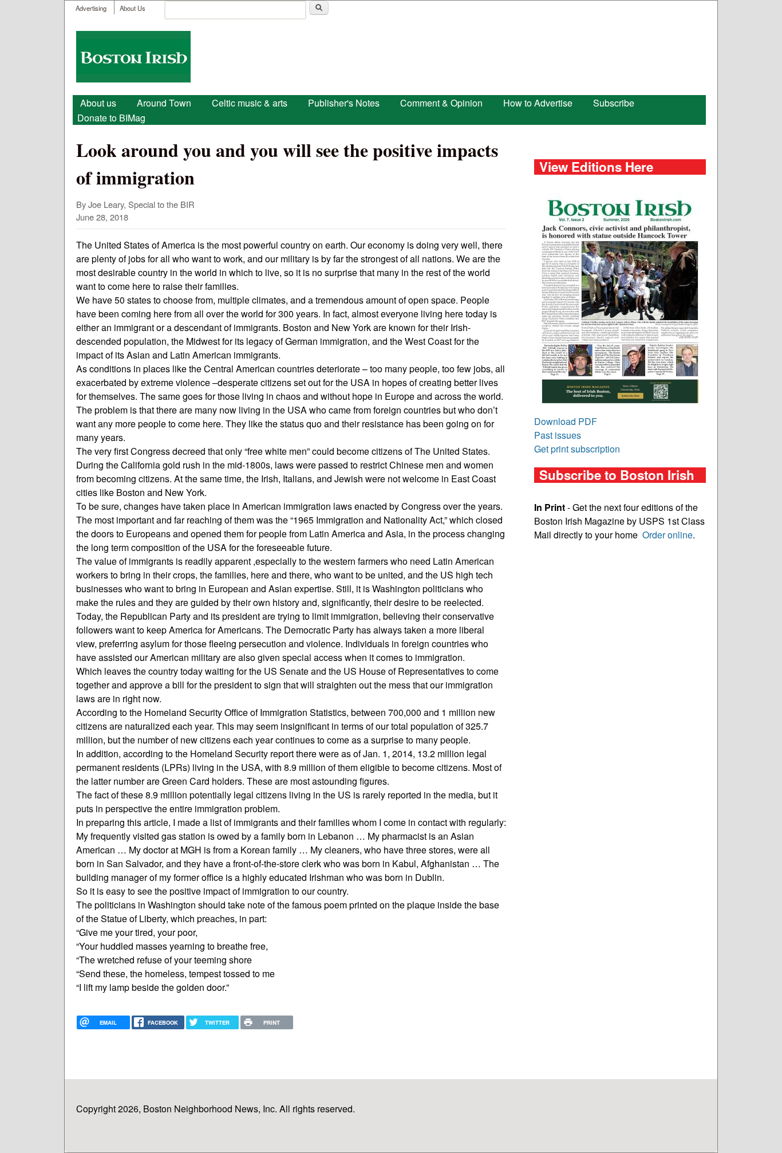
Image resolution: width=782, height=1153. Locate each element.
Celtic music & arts (249, 102)
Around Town (164, 102)
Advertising (91, 8)
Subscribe (613, 102)
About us (98, 102)
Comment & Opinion (441, 102)
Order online (667, 534)
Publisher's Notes (344, 102)
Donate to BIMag (111, 117)
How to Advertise (537, 102)
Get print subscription (577, 448)
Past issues (557, 435)
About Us (132, 8)
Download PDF (565, 421)
